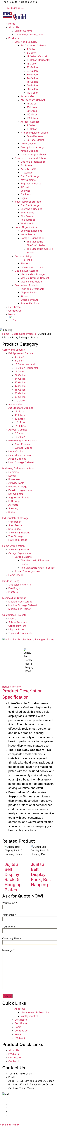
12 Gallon (32, 128)
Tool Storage (28, 219)
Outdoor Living (23, 256)
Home (11, 23)
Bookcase (26, 165)
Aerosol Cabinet (30, 121)
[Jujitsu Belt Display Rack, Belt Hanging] (32, 857)
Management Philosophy (28, 34)
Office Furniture (29, 299)
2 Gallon (31, 125)
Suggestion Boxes (31, 183)
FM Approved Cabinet (33, 45)
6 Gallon (31, 52)
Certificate (14, 306)
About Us (13, 27)
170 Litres (32, 118)
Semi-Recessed (35, 136)
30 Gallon (32, 74)
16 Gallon (32, 63)
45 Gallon (32, 81)
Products (13, 38)
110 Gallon (32, 92)
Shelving (25, 190)
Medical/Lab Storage (26, 270)
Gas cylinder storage (32, 147)
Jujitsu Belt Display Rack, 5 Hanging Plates (13, 877)
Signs (24, 198)
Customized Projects (26, 285)
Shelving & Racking (31, 208)
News (11, 314)
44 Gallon (32, 78)
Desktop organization (33, 161)
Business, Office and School (30, 158)
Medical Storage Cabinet (35, 277)
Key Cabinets (28, 179)
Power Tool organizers (27, 571)
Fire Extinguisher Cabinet (35, 132)
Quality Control (23, 30)
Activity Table (28, 168)
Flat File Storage (30, 176)
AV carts (25, 187)
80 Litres (32, 110)
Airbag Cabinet (29, 150)
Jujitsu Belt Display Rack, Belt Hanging (41, 874)
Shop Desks (27, 212)
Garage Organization (32, 237)
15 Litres (31, 103)
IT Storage (27, 172)
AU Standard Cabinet (33, 99)
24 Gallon (32, 70)
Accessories (27, 96)
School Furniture (30, 303)
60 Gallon (32, 85)
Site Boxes (27, 216)
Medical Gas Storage (33, 274)
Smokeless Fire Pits (32, 267)
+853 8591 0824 (14, 7)
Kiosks (24, 296)
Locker (12, 475)
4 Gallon (31, 49)
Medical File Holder (32, 281)
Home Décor (28, 234)
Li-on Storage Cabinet (33, 154)
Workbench (27, 223)
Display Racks (29, 292)
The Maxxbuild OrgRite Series (38, 567)
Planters (25, 263)
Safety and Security (25, 41)
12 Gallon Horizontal (38, 59)
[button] (28, 643)
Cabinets (26, 194)
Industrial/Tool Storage (27, 201)
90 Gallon (32, 89)
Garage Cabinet (23, 556)
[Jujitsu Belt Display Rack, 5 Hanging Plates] (5, 857)
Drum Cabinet (28, 143)
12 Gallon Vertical (37, 56)
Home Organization (25, 227)
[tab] (22, 691)
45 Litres (32, 107)
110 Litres (32, 114)
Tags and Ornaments (32, 288)
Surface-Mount (35, 139)
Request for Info (11, 686)
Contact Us (14, 310)
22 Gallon (32, 67)
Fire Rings (26, 259)
